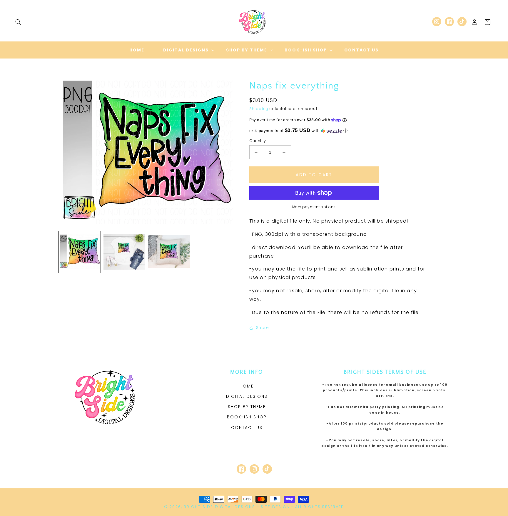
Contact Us (247, 427)
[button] (18, 22)
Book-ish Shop (247, 417)
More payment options (314, 206)
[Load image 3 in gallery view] (169, 252)
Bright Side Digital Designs (219, 507)
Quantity (257, 140)
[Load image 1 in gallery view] (80, 252)
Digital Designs (247, 396)
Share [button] (262, 327)
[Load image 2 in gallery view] (124, 252)
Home (247, 386)
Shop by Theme (247, 407)
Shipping (259, 108)
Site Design (275, 507)
